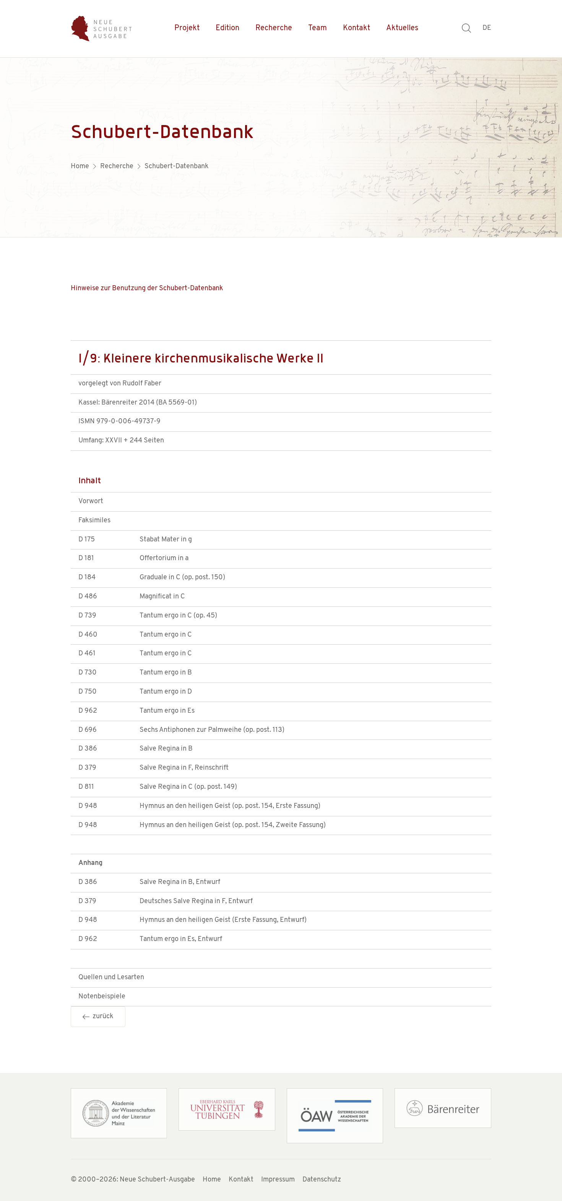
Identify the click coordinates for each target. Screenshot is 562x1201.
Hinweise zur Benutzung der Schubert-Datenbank (147, 288)
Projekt (187, 28)
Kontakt (356, 28)
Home (212, 1180)
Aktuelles (402, 28)
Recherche (273, 28)
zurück (101, 1016)
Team (317, 28)
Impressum (278, 1180)
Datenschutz (321, 1180)
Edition (227, 28)
